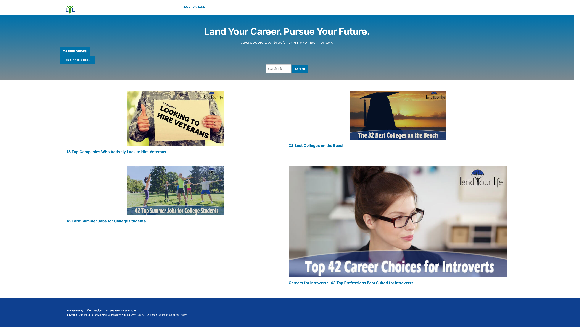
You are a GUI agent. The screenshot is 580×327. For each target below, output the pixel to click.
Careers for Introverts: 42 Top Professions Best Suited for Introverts (351, 283)
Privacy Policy (75, 310)
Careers (199, 6)
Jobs (186, 6)
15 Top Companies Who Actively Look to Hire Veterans (116, 152)
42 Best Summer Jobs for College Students (106, 221)
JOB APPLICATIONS (77, 60)
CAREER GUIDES (75, 51)
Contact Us (94, 310)
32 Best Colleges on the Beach (317, 145)
